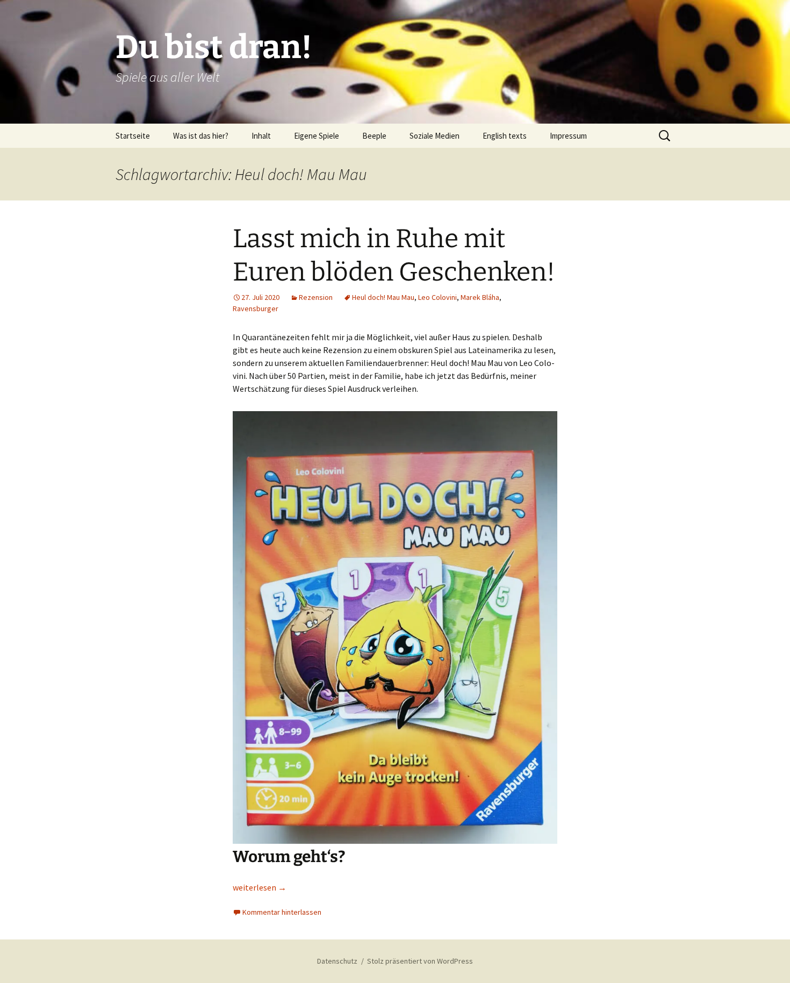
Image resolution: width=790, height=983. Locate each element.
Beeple (374, 136)
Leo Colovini (437, 297)
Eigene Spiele (316, 136)
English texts (505, 136)
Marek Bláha (480, 297)
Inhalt (261, 136)
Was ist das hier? (200, 136)
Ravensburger (255, 308)
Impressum (568, 136)
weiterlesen (259, 887)
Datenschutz (337, 961)
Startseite (133, 136)
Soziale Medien (434, 136)
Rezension (316, 297)
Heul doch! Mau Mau (383, 297)
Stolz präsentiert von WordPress (420, 961)
